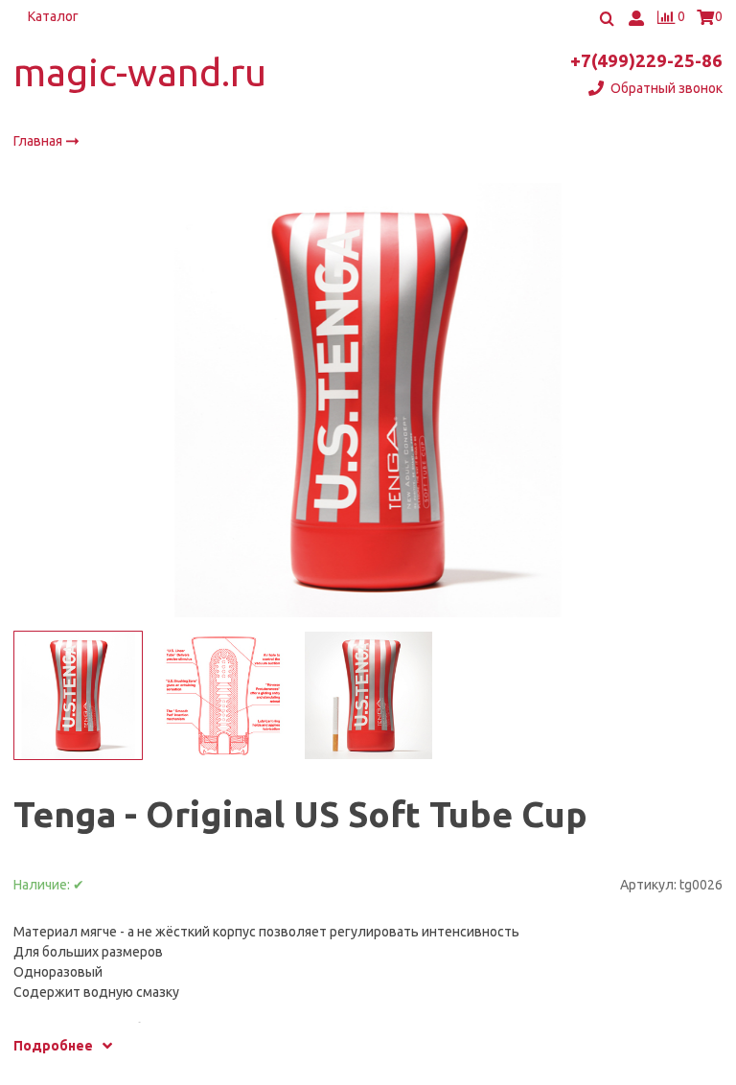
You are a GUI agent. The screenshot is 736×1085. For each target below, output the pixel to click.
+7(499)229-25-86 (646, 61)
